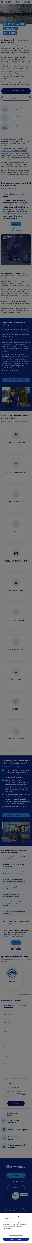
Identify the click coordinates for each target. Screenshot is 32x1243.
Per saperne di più (7, 1228)
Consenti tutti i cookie (16, 1239)
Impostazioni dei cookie (16, 1235)
